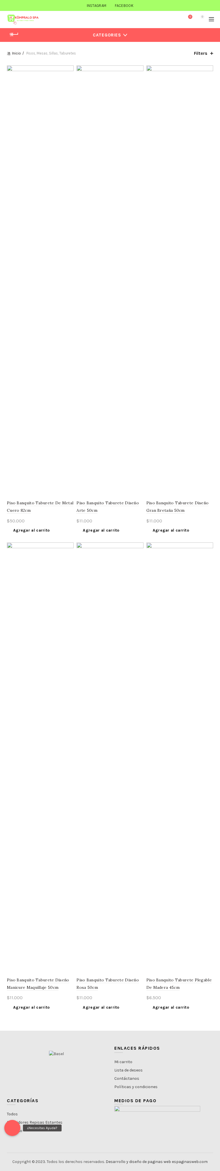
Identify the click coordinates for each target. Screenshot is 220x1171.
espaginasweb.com (190, 1161)
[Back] (14, 34)
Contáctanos (126, 1078)
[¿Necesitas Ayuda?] (12, 1128)
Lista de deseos (128, 1070)
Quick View (69, 80)
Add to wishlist (69, 70)
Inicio (16, 53)
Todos (12, 1114)
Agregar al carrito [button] (31, 530)
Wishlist (190, 16)
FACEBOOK (124, 5)
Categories (107, 35)
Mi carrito (123, 1061)
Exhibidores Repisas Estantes (34, 1122)
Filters (200, 53)
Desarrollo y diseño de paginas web (138, 1161)
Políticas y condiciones (136, 1086)
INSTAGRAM (97, 5)
